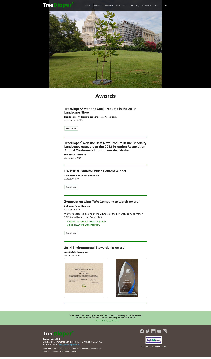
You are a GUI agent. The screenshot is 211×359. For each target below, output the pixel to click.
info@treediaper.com (69, 344)
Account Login (95, 348)
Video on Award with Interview (83, 224)
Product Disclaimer (72, 348)
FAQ (131, 5)
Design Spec (147, 5)
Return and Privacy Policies (53, 348)
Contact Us (84, 348)
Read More (71, 128)
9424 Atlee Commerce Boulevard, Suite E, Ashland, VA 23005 (72, 341)
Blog (137, 5)
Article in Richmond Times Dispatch (86, 221)
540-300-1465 (50, 344)
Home (87, 5)
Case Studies (121, 5)
